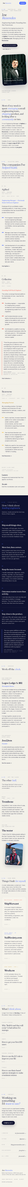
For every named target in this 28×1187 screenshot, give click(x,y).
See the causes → (7, 763)
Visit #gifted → (6, 266)
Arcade (4, 484)
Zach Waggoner (8, 649)
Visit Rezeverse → (7, 456)
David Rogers (8, 371)
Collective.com (7, 38)
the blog (17, 1013)
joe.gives (19, 147)
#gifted (5, 36)
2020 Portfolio (7, 1179)
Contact (22, 3)
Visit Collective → (6, 378)
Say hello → (7, 49)
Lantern (5, 475)
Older (16, 1179)
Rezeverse (5, 40)
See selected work (9, 45)
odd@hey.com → (8, 1122)
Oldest (21, 1179)
